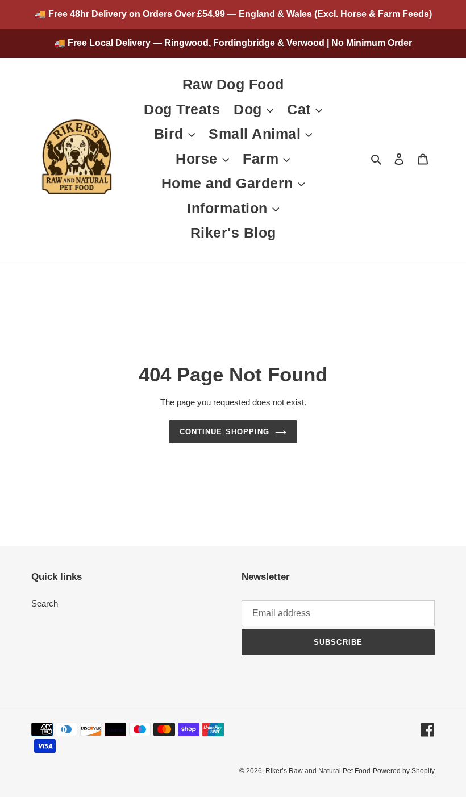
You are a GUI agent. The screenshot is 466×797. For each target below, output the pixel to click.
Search (44, 603)
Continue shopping (224, 431)
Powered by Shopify (404, 771)
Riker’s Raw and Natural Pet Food (318, 771)
